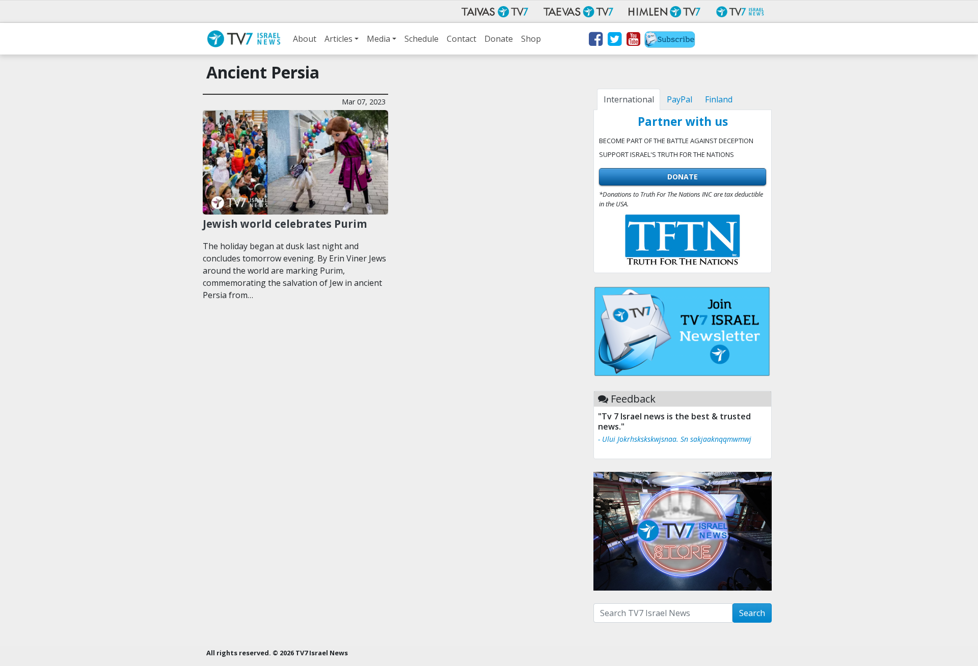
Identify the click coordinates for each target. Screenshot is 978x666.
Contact (461, 38)
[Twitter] (614, 40)
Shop (531, 38)
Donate (498, 38)
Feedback (633, 399)
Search (752, 613)
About (304, 38)
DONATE (682, 176)
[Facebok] (595, 40)
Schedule (421, 38)
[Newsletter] (669, 40)
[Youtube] (632, 40)
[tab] (628, 99)
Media (378, 38)
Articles (338, 38)
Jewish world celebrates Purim (286, 224)
